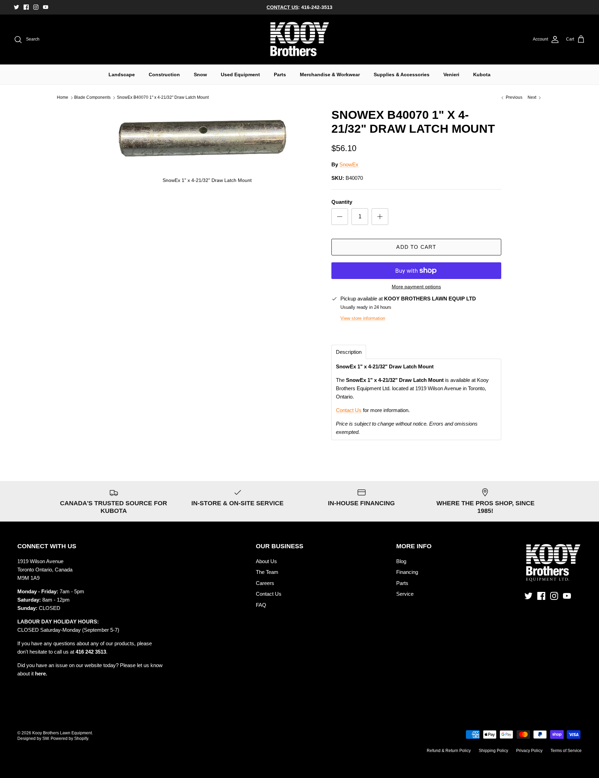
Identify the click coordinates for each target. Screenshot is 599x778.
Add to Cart (416, 247)
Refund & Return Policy (449, 750)
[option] (207, 148)
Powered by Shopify (69, 738)
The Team (267, 572)
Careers (265, 583)
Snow (200, 74)
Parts (280, 74)
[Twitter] (16, 7)
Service (405, 594)
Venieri (451, 74)
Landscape (121, 74)
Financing (407, 572)
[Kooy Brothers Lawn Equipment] (300, 39)
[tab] (348, 352)
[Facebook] (26, 7)
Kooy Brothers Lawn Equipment (62, 733)
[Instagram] (35, 7)
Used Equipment (240, 74)
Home (62, 97)
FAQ (261, 605)
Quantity (341, 202)
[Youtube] (45, 7)
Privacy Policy (529, 750)
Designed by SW (33, 738)
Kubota (482, 74)
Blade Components (92, 97)
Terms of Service (566, 750)
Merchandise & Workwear (330, 74)
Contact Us (349, 410)
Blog (401, 561)
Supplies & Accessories (401, 74)
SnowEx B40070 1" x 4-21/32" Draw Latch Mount (163, 97)
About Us (266, 561)
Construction (164, 74)
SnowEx (348, 164)
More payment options (416, 286)
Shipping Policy (493, 750)
